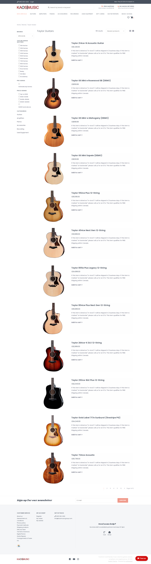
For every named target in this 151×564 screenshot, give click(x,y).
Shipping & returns (22, 527)
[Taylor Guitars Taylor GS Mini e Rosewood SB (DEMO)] (53, 94)
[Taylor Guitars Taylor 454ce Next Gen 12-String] (53, 243)
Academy (23, 77)
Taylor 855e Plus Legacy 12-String (89, 267)
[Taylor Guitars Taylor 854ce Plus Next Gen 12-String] (53, 318)
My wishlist (39, 520)
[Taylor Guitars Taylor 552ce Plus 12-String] (53, 206)
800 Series (24, 64)
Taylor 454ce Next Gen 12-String (88, 230)
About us (19, 516)
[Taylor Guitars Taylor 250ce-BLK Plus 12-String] (53, 393)
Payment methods (23, 525)
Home (19, 25)
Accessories (62, 14)
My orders (39, 518)
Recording (75, 14)
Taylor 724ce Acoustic (83, 455)
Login (32, 2)
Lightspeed (129, 561)
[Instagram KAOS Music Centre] (78, 559)
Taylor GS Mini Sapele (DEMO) (86, 155)
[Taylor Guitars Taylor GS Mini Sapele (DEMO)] (53, 168)
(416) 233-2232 (60, 516)
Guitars (33, 14)
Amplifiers (43, 14)
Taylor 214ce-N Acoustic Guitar (87, 43)
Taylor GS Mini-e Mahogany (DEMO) (90, 118)
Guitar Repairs (113, 14)
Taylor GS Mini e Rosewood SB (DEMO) (91, 80)
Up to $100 (24, 94)
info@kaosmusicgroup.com (63, 518)
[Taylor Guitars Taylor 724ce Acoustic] (53, 468)
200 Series (24, 48)
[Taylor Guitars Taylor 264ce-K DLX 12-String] (53, 356)
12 (121, 488)
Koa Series (24, 69)
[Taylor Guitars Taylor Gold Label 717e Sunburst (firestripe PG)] (53, 431)
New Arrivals (22, 14)
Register (38, 516)
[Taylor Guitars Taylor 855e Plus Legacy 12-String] (53, 281)
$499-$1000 (24, 99)
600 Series (24, 58)
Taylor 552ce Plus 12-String (85, 192)
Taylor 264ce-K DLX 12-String (86, 342)
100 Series (24, 46)
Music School (127, 14)
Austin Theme (112, 561)
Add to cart (76, 60)
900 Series (24, 66)
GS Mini (23, 74)
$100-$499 (24, 97)
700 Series (24, 61)
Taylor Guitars (32, 25)
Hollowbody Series (25, 87)
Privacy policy (21, 523)
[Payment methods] (19, 546)
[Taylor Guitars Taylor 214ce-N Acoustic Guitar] (53, 56)
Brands (24, 25)
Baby (22, 71)
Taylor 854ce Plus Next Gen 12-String (90, 305)
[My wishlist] (128, 18)
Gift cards (100, 14)
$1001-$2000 (24, 102)
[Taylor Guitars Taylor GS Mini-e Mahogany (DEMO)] (53, 131)
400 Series (24, 53)
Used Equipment (87, 14)
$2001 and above (24, 107)
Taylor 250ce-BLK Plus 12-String (87, 380)
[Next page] (124, 488)
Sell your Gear (21, 529)
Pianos (52, 14)
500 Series (24, 56)
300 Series (24, 51)
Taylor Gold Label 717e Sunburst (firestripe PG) (95, 417)
